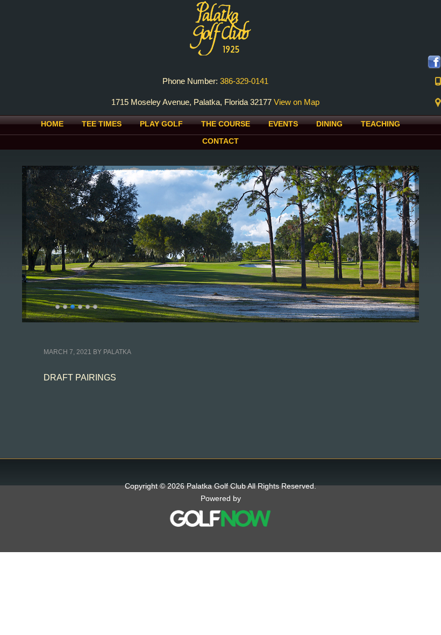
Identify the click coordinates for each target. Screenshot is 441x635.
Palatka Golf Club (220, 27)
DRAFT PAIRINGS (80, 377)
